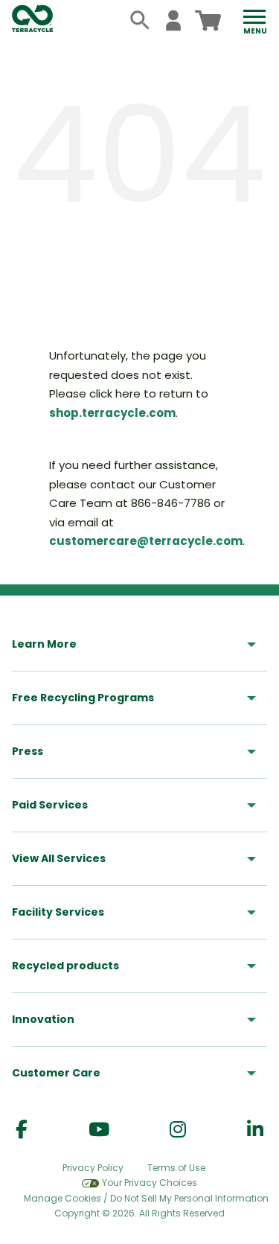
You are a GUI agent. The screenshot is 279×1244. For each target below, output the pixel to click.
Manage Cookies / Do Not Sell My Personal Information (146, 1198)
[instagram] (178, 1130)
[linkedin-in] (255, 1130)
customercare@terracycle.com (146, 541)
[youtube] (99, 1130)
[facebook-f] (22, 1130)
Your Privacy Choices (149, 1182)
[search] (140, 20)
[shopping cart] (207, 20)
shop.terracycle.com (112, 413)
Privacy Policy (93, 1167)
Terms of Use (176, 1167)
